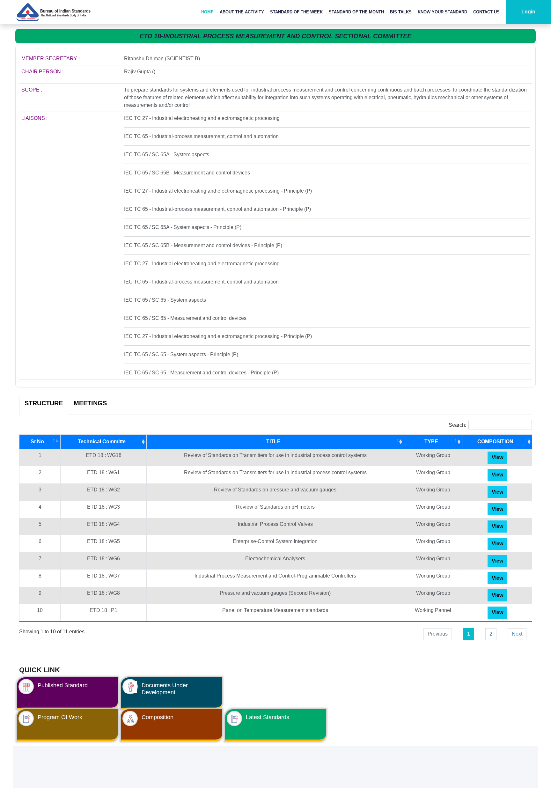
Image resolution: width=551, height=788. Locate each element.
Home (207, 12)
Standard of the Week (296, 12)
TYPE (431, 441)
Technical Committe (102, 441)
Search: (457, 425)
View (497, 457)
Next (517, 634)
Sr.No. (38, 441)
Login (528, 11)
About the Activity (242, 12)
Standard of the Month (356, 12)
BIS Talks (401, 12)
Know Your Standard (442, 12)
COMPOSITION (495, 441)
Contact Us (486, 12)
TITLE (273, 441)
